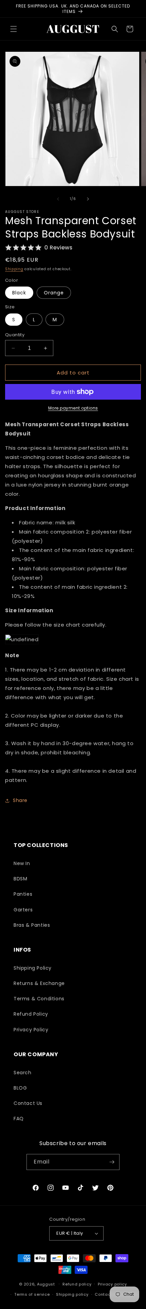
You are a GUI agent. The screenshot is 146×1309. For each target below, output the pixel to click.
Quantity (14, 335)
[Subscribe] (111, 1162)
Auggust (46, 1284)
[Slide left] (58, 198)
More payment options (73, 408)
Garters (23, 909)
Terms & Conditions (39, 998)
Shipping (14, 269)
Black (19, 292)
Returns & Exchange (39, 983)
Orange (54, 292)
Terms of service (32, 1294)
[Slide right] (87, 198)
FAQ (19, 1118)
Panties (23, 894)
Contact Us (28, 1103)
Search (23, 1072)
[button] (13, 28)
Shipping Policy (33, 968)
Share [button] (20, 800)
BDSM (20, 878)
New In (22, 863)
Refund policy (76, 1284)
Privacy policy (112, 1284)
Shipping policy (72, 1294)
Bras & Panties (32, 925)
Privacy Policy (31, 1029)
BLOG (20, 1087)
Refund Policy (31, 1014)
